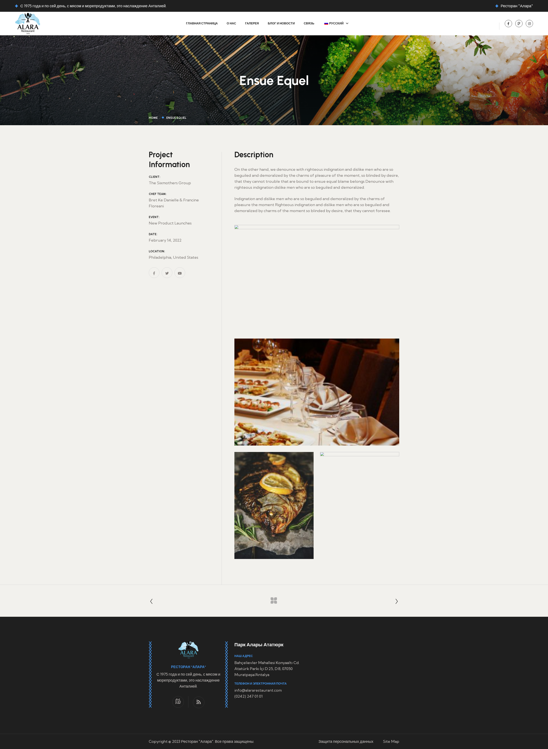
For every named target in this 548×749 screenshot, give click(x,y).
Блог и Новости (281, 23)
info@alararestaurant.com (258, 690)
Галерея (252, 23)
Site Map (391, 741)
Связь (309, 23)
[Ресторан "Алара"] (27, 23)
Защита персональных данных (346, 741)
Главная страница (202, 23)
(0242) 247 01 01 (248, 696)
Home (154, 118)
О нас (231, 23)
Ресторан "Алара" (517, 5)
